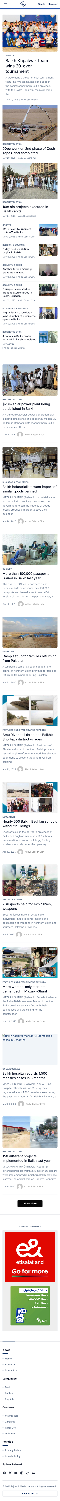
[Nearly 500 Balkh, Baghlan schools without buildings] (30, 797)
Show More (30, 1203)
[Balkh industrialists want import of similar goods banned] (30, 462)
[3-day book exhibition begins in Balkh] (48, 250)
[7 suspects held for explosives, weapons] (30, 880)
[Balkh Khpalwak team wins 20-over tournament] (30, 33)
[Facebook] (4, 1473)
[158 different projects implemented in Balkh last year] (30, 1132)
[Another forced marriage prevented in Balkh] (48, 270)
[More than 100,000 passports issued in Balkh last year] (30, 549)
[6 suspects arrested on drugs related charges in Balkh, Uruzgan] (48, 290)
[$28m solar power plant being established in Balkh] (30, 380)
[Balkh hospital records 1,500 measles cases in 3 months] (30, 1049)
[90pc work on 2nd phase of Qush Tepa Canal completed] (30, 123)
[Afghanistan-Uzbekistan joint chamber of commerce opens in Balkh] (48, 313)
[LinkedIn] (33, 1473)
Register (53, 4)
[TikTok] (27, 1473)
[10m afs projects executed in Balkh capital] (30, 181)
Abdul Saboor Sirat (34, 434)
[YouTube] (16, 1473)
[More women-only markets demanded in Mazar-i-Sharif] (30, 962)
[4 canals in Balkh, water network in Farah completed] (48, 337)
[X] (10, 1473)
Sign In (41, 4)
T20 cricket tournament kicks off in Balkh (16, 230)
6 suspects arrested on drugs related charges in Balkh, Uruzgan (17, 292)
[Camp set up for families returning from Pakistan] (30, 632)
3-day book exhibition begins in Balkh (15, 250)
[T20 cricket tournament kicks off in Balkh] (48, 230)
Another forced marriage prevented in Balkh (17, 270)
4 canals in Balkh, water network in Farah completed (19, 338)
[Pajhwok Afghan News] (23, 4)
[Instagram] (22, 1473)
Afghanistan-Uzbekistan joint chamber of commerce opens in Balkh (19, 316)
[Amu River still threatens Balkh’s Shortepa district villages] (30, 710)
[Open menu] (5, 4)
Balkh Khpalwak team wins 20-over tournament (27, 66)
